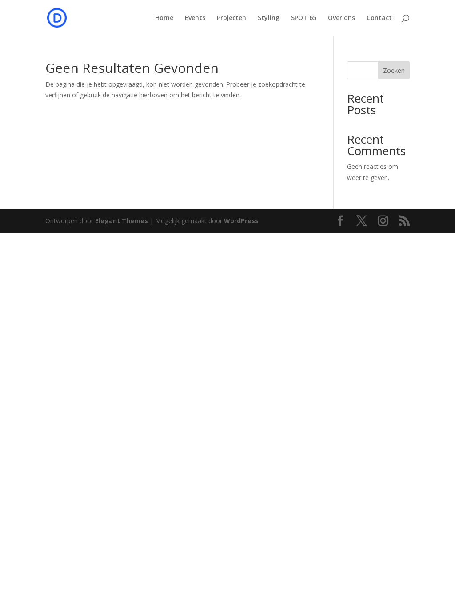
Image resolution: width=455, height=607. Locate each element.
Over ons (341, 18)
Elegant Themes (121, 220)
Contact (379, 18)
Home (164, 18)
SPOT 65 (303, 18)
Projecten (231, 18)
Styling (268, 18)
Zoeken (394, 70)
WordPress (241, 220)
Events (195, 18)
